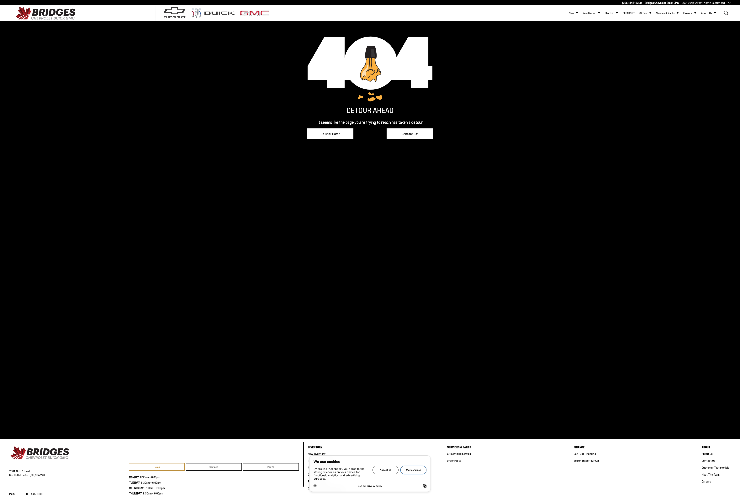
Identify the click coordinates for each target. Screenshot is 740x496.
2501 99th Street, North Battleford (703, 2)
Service (213, 467)
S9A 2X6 (40, 475)
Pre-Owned (589, 13)
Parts (270, 467)
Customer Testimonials (715, 467)
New (571, 13)
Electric (609, 13)
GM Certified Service (459, 453)
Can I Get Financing (585, 453)
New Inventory (316, 453)
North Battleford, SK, (22, 475)
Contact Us (708, 460)
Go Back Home (330, 134)
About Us (706, 13)
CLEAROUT (629, 13)
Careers (706, 481)
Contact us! (410, 134)
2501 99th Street (19, 471)
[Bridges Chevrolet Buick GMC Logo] (49, 13)
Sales (157, 467)
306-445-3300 (34, 494)
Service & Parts (665, 13)
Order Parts (454, 460)
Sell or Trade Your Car (586, 460)
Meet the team (711, 474)
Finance (687, 13)
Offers (643, 13)
